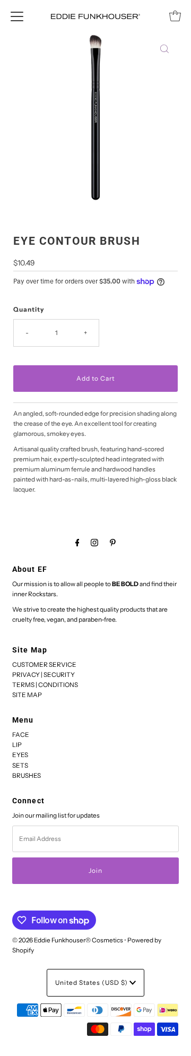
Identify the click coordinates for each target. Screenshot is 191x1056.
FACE (20, 735)
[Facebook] (77, 542)
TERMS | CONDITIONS (45, 685)
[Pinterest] (113, 542)
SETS (20, 765)
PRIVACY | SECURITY (43, 675)
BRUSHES (26, 775)
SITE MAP (27, 695)
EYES (20, 755)
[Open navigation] (17, 16)
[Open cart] (175, 16)
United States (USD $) (92, 982)
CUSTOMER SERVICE (44, 664)
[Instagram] (94, 542)
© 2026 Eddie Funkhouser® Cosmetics (67, 940)
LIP (17, 745)
